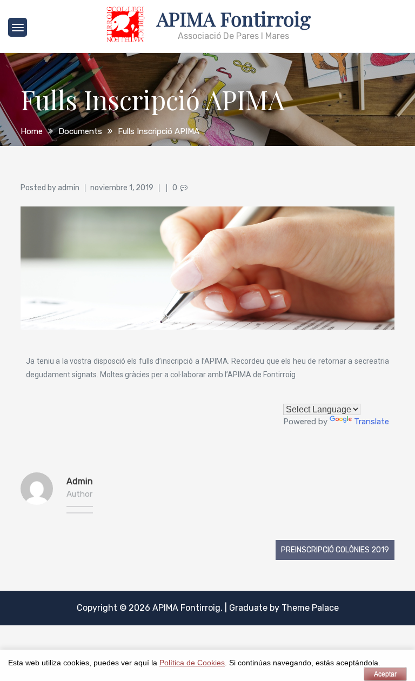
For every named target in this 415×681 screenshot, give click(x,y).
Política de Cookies (192, 663)
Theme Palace (310, 608)
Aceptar (385, 674)
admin (68, 187)
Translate (371, 421)
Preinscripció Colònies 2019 (335, 550)
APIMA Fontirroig (234, 18)
